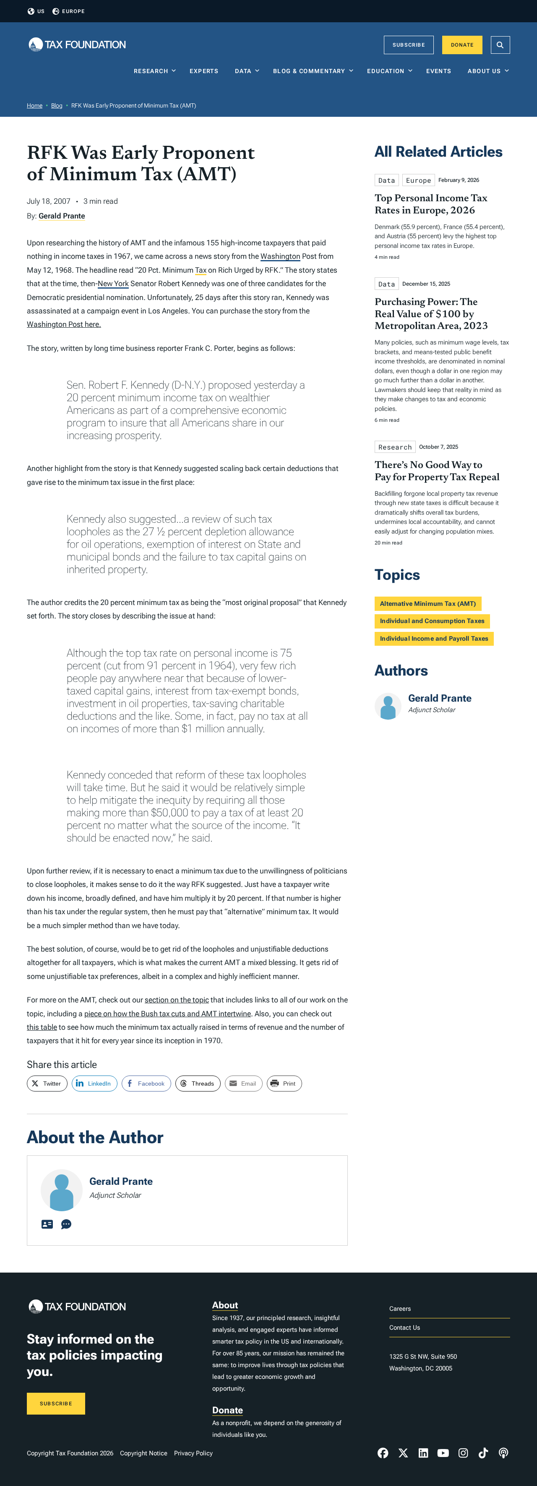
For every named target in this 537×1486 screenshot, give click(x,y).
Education (386, 71)
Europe (73, 11)
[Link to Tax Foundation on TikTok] (483, 1453)
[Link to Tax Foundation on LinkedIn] (423, 1453)
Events (440, 71)
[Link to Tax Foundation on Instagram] (463, 1453)
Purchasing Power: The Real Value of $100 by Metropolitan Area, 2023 (431, 314)
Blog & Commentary (309, 71)
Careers (400, 1308)
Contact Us (404, 1327)
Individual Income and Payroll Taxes (434, 638)
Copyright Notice (143, 1453)
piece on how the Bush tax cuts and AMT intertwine (167, 1013)
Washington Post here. (64, 324)
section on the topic (177, 999)
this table (42, 1027)
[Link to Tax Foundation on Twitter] (403, 1453)
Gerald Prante (62, 215)
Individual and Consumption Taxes (432, 621)
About (225, 1305)
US (41, 11)
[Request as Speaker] (66, 1225)
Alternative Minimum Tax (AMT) (428, 604)
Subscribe (409, 45)
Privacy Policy (193, 1453)
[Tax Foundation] (77, 45)
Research (151, 71)
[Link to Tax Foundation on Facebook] (383, 1453)
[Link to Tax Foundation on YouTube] (443, 1453)
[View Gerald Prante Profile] (47, 1225)
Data (243, 71)
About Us (484, 71)
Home (34, 105)
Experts (206, 71)
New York (113, 283)
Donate (462, 45)
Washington (280, 256)
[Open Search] (500, 45)
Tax (200, 270)
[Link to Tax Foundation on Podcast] (503, 1453)
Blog (57, 105)
